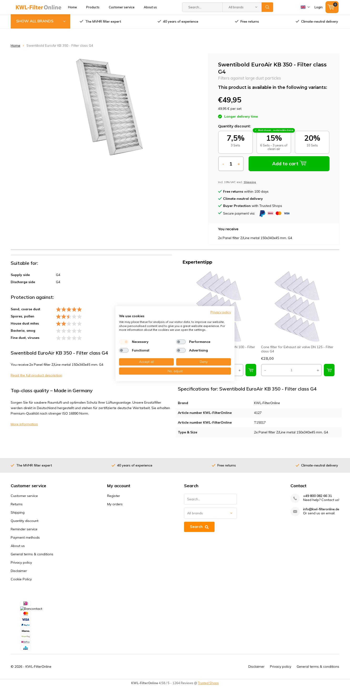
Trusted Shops (208, 683)
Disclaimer (19, 571)
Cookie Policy (21, 579)
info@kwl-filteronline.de (321, 509)
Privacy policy (21, 562)
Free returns (249, 21)
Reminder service (24, 529)
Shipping (18, 512)
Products (93, 7)
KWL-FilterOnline (38, 666)
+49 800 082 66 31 (317, 496)
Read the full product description (36, 375)
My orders (115, 504)
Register (113, 496)
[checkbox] (124, 341)
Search (267, 7)
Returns (17, 504)
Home (72, 7)
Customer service (122, 7)
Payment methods (25, 537)
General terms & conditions (32, 554)
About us (150, 7)
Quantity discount (24, 521)
